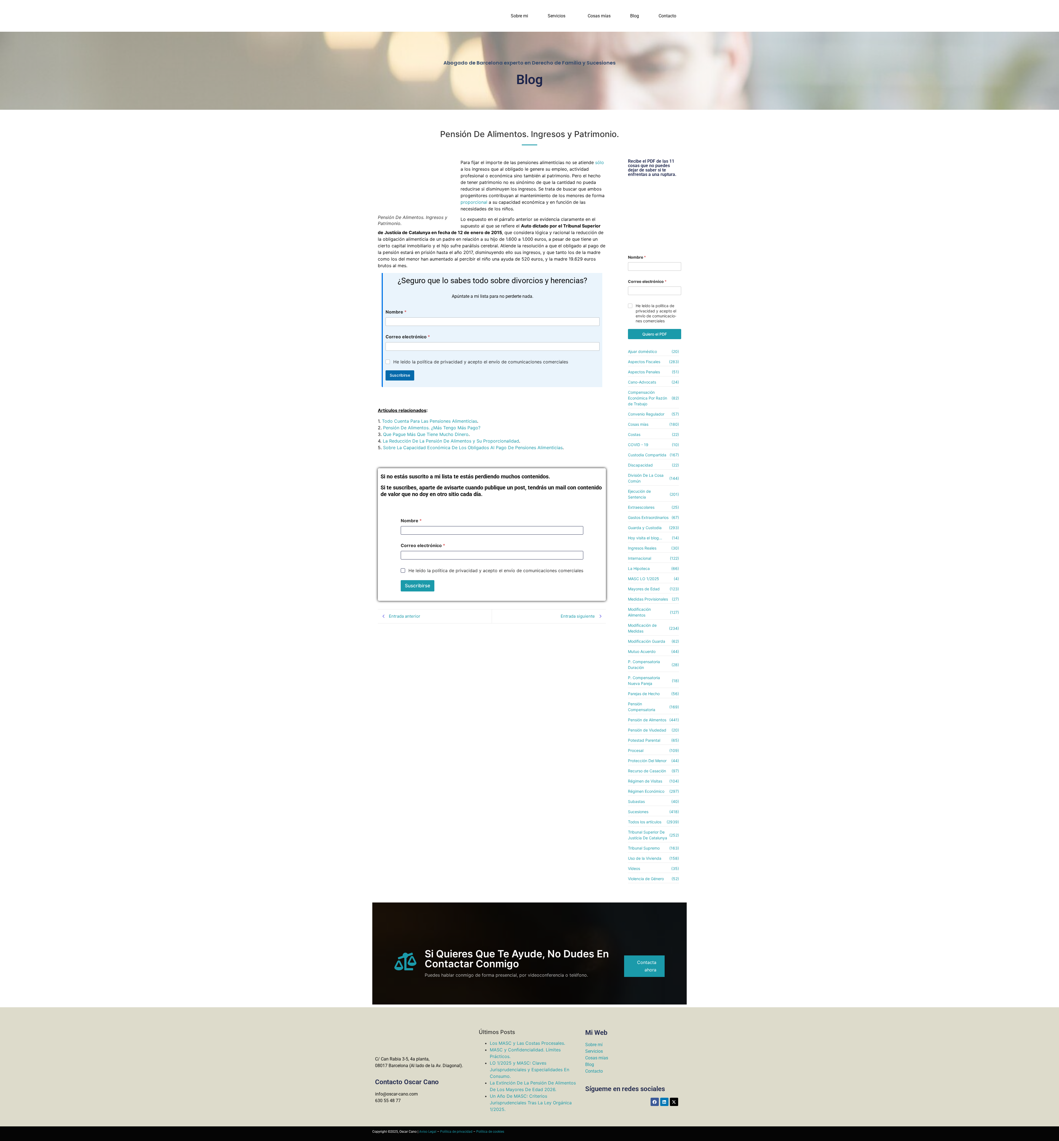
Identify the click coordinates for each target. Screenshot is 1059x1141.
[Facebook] (655, 1102)
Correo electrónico (408, 336)
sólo (599, 162)
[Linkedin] (664, 1102)
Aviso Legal (427, 1132)
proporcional (474, 202)
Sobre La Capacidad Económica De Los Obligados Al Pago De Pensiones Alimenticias (473, 447)
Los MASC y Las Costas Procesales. (527, 1043)
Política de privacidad (456, 1132)
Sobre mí (594, 1044)
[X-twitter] (674, 1102)
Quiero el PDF (654, 334)
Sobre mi (519, 15)
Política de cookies (490, 1132)
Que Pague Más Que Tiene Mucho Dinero (426, 434)
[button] (558, 16)
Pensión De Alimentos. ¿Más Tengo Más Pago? (431, 427)
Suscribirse (400, 375)
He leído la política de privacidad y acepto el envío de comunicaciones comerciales (480, 362)
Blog (634, 15)
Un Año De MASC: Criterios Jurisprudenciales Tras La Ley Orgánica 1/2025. (531, 1102)
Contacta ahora (646, 966)
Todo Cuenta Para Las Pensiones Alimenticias (429, 421)
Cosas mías (599, 15)
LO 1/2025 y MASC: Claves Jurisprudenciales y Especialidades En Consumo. (529, 1069)
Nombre (396, 312)
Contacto (667, 15)
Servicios (556, 15)
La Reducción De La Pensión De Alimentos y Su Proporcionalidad (451, 441)
